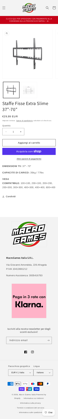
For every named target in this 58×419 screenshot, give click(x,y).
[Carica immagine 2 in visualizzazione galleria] (29, 90)
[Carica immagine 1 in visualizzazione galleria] (11, 90)
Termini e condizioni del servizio (30, 408)
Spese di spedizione (24, 120)
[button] (3, 7)
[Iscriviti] (48, 340)
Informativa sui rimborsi (34, 398)
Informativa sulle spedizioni (30, 412)
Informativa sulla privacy (30, 403)
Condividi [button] (11, 196)
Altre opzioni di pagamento (29, 159)
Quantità (6, 126)
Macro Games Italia (27, 394)
